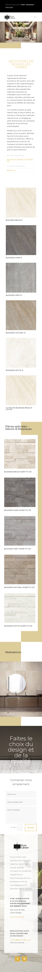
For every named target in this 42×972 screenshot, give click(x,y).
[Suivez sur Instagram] (24, 958)
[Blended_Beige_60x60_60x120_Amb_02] (21, 716)
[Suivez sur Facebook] (17, 958)
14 (33, 712)
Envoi (31, 827)
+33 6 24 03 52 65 (17, 917)
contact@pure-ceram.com (20, 940)
